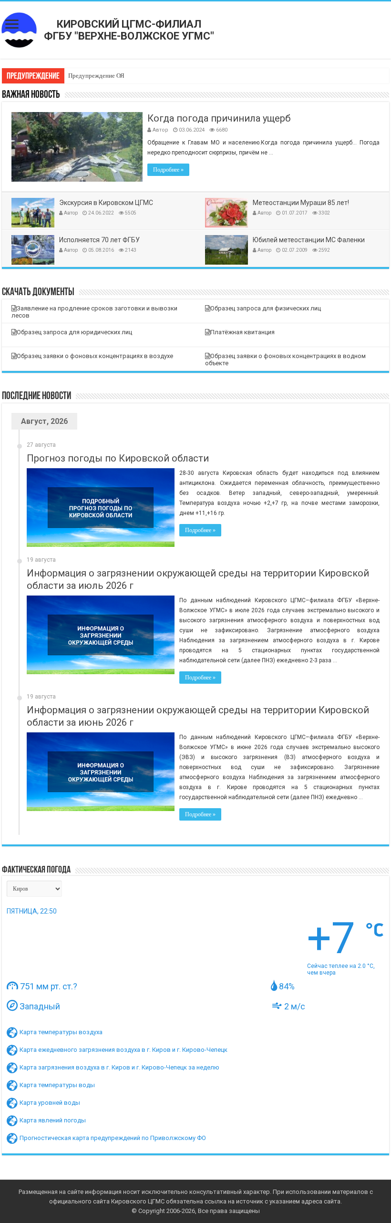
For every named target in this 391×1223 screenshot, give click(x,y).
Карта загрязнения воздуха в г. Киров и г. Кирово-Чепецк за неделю (119, 1067)
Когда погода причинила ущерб (218, 118)
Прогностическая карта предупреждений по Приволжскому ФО (113, 1137)
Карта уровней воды (50, 1102)
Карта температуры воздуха (61, 1032)
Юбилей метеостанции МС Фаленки (309, 240)
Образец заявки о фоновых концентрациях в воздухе (95, 356)
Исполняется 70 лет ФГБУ (99, 240)
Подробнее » (168, 169)
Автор (160, 130)
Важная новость (31, 95)
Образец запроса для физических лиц (265, 308)
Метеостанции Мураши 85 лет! (301, 202)
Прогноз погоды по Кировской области (118, 458)
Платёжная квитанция (242, 332)
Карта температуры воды (57, 1085)
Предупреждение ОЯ (96, 75)
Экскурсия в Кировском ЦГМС (106, 202)
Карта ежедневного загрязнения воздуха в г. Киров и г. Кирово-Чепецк (123, 1049)
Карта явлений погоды (53, 1120)
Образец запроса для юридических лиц (74, 332)
